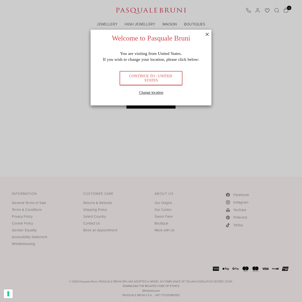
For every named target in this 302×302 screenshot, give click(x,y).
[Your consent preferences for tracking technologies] (8, 293)
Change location (151, 92)
